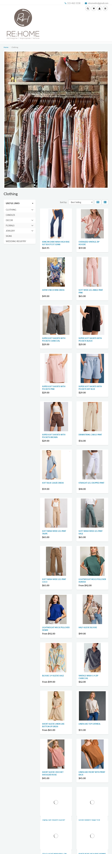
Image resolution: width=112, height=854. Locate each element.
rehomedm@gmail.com (98, 3)
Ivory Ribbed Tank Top (89, 820)
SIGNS (9, 236)
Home (6, 47)
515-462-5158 (73, 3)
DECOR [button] (10, 221)
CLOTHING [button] (11, 210)
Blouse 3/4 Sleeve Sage (53, 676)
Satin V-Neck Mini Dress (53, 290)
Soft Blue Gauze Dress (53, 483)
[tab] (20, 209)
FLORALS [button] (10, 226)
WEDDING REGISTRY (16, 241)
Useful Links (13, 203)
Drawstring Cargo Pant (90, 435)
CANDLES (10, 215)
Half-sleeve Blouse (88, 627)
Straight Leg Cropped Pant (91, 483)
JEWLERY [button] (10, 231)
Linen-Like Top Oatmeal (89, 724)
